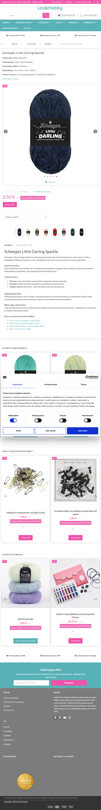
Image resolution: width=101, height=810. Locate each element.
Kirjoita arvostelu (42, 191)
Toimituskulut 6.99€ (17, 656)
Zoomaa (51, 182)
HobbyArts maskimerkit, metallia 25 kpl (26, 512)
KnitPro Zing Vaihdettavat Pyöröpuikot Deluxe (75, 616)
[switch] (38, 420)
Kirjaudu (69, 682)
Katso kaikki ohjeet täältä (20, 329)
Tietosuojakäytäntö (67, 798)
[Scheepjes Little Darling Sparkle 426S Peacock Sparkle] (50, 131)
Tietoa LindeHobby (83, 2)
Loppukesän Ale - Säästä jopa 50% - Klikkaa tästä (22, 2)
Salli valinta (50, 431)
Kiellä (18, 431)
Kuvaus (8, 245)
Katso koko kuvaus (10, 78)
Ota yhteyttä (56, 2)
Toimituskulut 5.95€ (16, 35)
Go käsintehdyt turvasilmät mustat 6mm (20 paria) (75, 512)
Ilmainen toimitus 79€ (51, 35)
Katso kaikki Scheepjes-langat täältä (24, 320)
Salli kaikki (82, 431)
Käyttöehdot (50, 798)
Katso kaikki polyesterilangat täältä (24, 323)
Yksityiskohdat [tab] (50, 384)
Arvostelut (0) (24, 245)
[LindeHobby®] (50, 7)
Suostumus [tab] (18, 384)
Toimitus (68, 2)
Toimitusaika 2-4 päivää (86, 35)
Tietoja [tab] (83, 384)
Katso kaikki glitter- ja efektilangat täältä (26, 326)
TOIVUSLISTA (68, 15)
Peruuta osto (8, 710)
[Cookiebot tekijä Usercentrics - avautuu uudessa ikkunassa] (87, 377)
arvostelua (23, 191)
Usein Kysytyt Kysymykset (13, 702)
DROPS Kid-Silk (25, 619)
